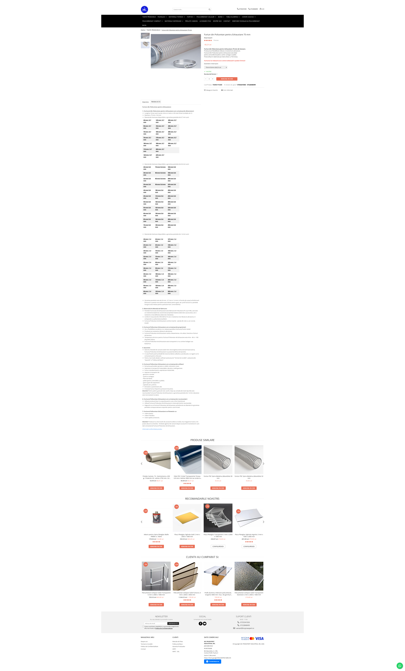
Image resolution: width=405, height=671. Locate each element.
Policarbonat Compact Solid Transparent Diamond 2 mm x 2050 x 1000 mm (249, 594)
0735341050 (245, 622)
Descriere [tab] (145, 102)
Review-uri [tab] (155, 102)
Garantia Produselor (178, 646)
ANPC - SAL (175, 651)
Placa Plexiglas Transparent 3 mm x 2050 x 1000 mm (218, 535)
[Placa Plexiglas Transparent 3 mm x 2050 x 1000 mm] (218, 518)
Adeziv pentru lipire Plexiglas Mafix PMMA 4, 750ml (156, 535)
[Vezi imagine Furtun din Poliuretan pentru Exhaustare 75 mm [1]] (145, 45)
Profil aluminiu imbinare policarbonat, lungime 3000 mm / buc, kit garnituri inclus (218, 594)
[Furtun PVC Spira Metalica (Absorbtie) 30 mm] (218, 459)
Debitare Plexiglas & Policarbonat (246, 21)
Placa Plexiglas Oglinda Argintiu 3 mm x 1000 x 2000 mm (249, 535)
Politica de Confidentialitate (164, 628)
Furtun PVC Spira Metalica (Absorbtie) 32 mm (249, 477)
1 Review (216, 40)
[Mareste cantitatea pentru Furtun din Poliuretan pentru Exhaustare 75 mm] (212, 79)
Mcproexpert (208, 38)
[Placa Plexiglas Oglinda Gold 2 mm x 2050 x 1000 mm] (187, 518)
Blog (144, 25)
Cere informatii (228, 90)
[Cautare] (209, 9)
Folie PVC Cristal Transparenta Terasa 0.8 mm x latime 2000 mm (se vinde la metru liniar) (187, 477)
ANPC (174, 649)
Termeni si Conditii (146, 644)
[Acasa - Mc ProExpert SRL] (151, 9)
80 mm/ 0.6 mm (160, 173)
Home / (143, 30)
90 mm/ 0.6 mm (160, 184)
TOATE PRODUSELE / (154, 30)
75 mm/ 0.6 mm (160, 167)
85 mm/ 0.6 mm (160, 178)
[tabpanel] (176, 51)
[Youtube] (204, 623)
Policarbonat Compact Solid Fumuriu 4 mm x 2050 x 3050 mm (187, 594)
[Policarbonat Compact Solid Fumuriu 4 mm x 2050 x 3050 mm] (187, 576)
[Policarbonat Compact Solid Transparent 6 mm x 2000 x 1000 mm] (156, 576)
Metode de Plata (177, 641)
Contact (143, 649)
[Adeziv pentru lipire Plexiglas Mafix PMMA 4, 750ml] (156, 518)
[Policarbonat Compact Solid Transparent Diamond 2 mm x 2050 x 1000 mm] (249, 576)
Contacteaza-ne (214, 661)
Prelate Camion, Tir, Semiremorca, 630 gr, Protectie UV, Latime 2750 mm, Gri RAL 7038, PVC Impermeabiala (156, 477)
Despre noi (144, 641)
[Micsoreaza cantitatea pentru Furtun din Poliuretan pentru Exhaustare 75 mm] (205, 79)
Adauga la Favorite (212, 90)
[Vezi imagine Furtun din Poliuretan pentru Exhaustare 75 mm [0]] (145, 36)
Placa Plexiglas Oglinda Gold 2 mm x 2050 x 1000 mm (187, 535)
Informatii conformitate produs (152, 429)
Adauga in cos (227, 79)
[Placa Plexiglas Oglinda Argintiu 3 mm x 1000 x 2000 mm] (249, 518)
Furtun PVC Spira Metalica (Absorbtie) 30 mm (218, 477)
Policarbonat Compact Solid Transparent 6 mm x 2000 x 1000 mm (156, 594)
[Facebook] (200, 623)
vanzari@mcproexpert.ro (245, 628)
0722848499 (245, 625)
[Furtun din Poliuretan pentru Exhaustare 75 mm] (176, 51)
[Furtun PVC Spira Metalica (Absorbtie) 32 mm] (249, 459)
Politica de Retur (177, 644)
